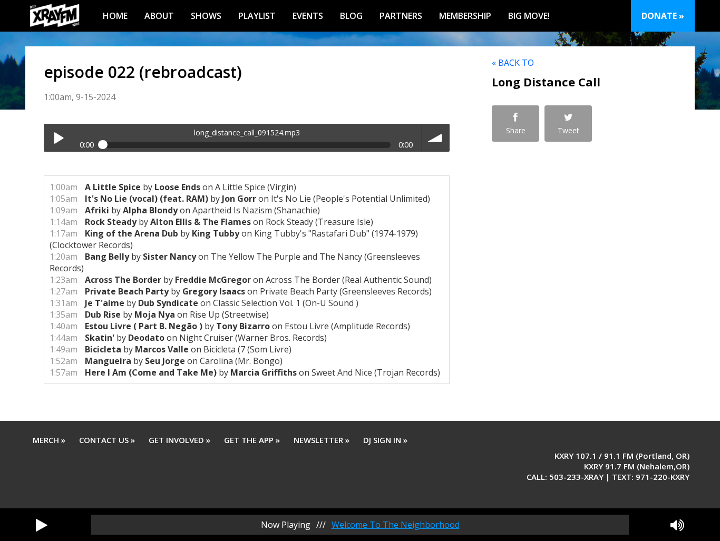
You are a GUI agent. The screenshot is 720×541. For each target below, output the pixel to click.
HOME (115, 16)
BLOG (351, 16)
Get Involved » (179, 440)
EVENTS (308, 16)
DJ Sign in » (385, 440)
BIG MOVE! (529, 16)
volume (436, 138)
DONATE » (662, 16)
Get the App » (252, 440)
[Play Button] (42, 524)
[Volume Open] (677, 525)
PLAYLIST (257, 16)
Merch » (49, 440)
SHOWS (206, 16)
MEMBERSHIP (465, 16)
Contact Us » (107, 440)
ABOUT (159, 16)
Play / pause (58, 138)
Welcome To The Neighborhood (396, 524)
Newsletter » (321, 440)
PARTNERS (401, 16)
